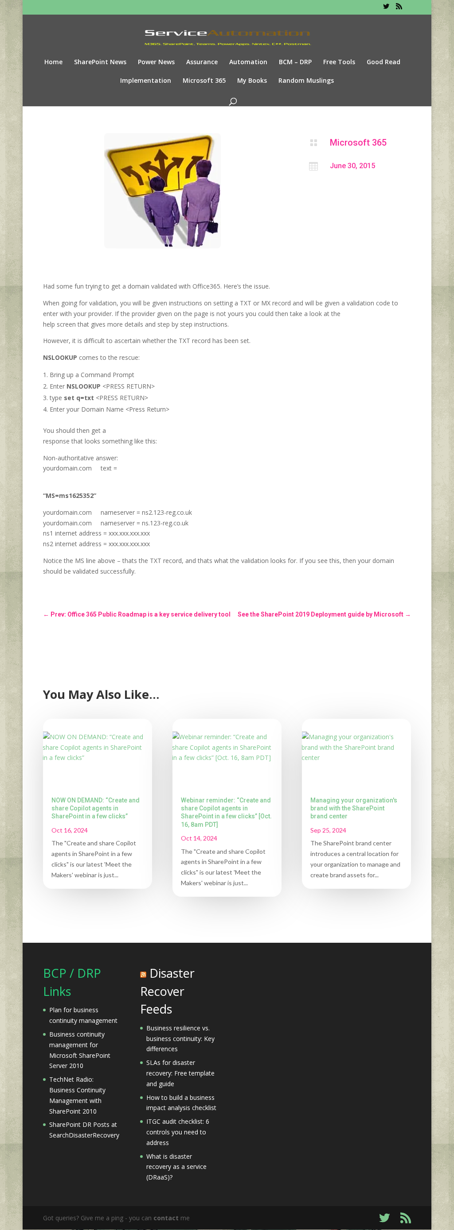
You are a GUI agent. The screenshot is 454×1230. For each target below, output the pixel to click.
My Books (252, 81)
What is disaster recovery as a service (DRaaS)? (176, 1167)
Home (53, 62)
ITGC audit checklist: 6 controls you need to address (177, 1132)
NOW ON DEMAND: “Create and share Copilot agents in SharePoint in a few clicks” (95, 808)
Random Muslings (306, 81)
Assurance (202, 62)
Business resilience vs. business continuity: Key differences (180, 1038)
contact (166, 1218)
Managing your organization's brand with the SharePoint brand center (353, 808)
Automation (248, 62)
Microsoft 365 (204, 81)
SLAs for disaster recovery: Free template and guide (180, 1073)
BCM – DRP (295, 62)
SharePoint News (100, 62)
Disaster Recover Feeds (167, 991)
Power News (156, 62)
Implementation (145, 81)
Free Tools (339, 62)
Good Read (383, 62)
